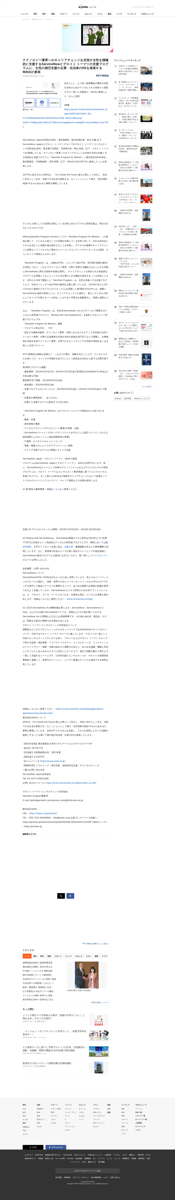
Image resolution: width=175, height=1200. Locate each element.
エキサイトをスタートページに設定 (87, 1171)
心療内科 (108, 1155)
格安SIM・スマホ (144, 1155)
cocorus (70, 1158)
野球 (52, 1112)
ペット (81, 1119)
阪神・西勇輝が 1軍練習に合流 (37, 987)
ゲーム (67, 1116)
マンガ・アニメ (71, 1112)
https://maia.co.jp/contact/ (43, 813)
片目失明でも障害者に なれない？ (38, 983)
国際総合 (26, 1127)
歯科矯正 (141, 1158)
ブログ (124, 1155)
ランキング (131, 14)
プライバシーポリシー (81, 1177)
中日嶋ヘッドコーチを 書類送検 (37, 971)
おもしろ (88, 14)
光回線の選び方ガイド (53, 1155)
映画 (38, 1112)
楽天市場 (127, 398)
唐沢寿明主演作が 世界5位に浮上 (38, 999)
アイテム (116, 1155)
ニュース (24, 14)
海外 (44, 14)
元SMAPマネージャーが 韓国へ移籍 (39, 979)
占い (94, 1158)
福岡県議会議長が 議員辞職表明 (37, 962)
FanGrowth (67, 1155)
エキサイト (149, 7)
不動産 (133, 1158)
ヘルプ (137, 1130)
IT (65, 1119)
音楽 (38, 1116)
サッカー (54, 1116)
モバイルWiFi (60, 1158)
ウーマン (101, 1158)
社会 (24, 1109)
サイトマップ (140, 1126)
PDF (51, 328)
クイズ (119, 14)
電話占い (132, 1155)
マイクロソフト (100, 555)
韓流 (38, 1123)
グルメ (67, 1123)
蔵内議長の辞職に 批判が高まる (37, 966)
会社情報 (58, 1177)
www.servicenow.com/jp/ (80, 599)
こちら (56, 489)
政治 (24, 1116)
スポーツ (63, 14)
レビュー (68, 1109)
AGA (84, 1162)
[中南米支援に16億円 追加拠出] (87, 975)
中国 (24, 1130)
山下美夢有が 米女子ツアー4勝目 (38, 991)
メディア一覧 (140, 1116)
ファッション (70, 1126)
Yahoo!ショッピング (142, 398)
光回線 (40, 1158)
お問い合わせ (115, 1177)
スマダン (96, 1109)
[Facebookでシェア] (70, 896)
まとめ (25, 1119)
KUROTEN (39, 1155)
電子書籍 (101, 1162)
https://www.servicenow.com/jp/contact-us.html (71, 783)
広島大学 (68, 546)
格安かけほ (49, 1158)
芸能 (53, 14)
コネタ (81, 1112)
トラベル (96, 1119)
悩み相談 (79, 1158)
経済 (24, 1112)
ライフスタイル (99, 1116)
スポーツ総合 (56, 1109)
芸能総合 (40, 1109)
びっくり (82, 1109)
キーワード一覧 (141, 1119)
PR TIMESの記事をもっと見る (95, 944)
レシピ (109, 1158)
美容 (148, 1158)
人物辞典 (138, 1123)
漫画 (109, 14)
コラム (99, 14)
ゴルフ (53, 1119)
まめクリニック (80, 1155)
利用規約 (67, 1177)
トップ (27, 956)
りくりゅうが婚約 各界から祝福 (37, 995)
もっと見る (146, 386)
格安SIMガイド (30, 1158)
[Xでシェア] (61, 896)
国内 (35, 14)
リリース (138, 1109)
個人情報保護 (96, 1177)
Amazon (118, 398)
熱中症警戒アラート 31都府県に (37, 975)
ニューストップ (137, 7)
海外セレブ (41, 1119)
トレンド (76, 14)
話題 (109, 1112)
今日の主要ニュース (99, 1002)
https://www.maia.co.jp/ (52, 761)
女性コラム (97, 1112)
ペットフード (75, 1162)
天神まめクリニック (95, 1155)
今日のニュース (147, 14)
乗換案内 (125, 1158)
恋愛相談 (87, 1158)
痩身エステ (92, 1162)
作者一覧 (138, 1112)
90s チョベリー (99, 1123)
